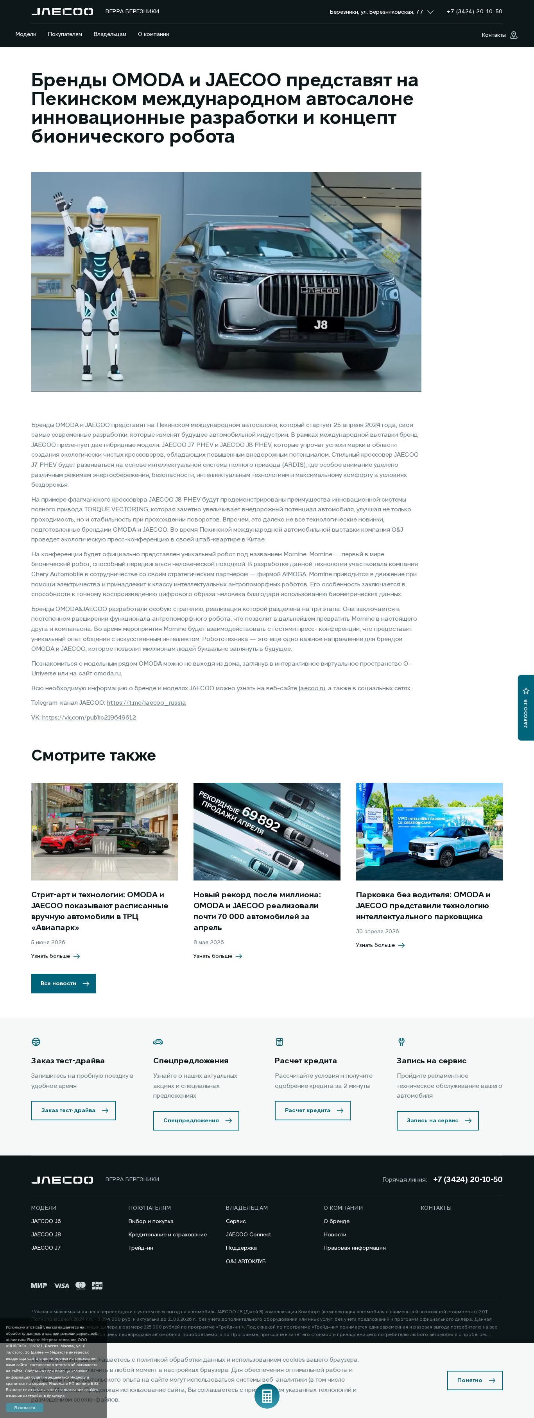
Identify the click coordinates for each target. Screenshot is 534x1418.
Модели (26, 34)
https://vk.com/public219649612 (89, 718)
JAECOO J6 (46, 1221)
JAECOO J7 (46, 1248)
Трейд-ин (141, 1248)
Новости (335, 1235)
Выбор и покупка (151, 1221)
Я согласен (24, 1407)
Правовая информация (355, 1248)
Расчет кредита (307, 1110)
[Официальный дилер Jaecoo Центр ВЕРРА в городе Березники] (62, 11)
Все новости (58, 983)
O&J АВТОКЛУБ (246, 1261)
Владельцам (110, 34)
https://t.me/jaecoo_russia (146, 703)
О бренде (336, 1221)
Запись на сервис (433, 1120)
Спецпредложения (191, 1120)
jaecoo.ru (312, 689)
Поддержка (241, 1248)
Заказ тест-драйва (68, 1110)
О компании (153, 34)
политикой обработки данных (181, 1360)
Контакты (436, 1208)
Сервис (236, 1221)
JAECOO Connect (248, 1235)
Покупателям (65, 34)
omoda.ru (107, 674)
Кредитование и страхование (168, 1235)
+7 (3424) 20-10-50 (468, 1180)
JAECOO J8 (46, 1235)
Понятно (469, 1380)
